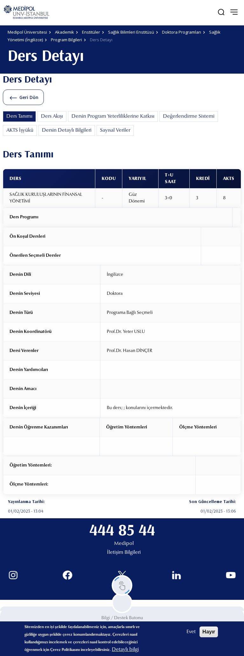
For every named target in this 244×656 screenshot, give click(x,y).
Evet (191, 631)
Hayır (208, 631)
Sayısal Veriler (115, 130)
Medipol (124, 543)
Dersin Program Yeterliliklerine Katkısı (112, 116)
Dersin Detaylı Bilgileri (67, 130)
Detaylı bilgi (125, 649)
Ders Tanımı (19, 116)
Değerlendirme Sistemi (188, 116)
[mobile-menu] (233, 12)
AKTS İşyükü (19, 130)
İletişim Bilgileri (124, 552)
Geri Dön (28, 97)
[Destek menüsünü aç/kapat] (122, 585)
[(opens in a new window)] (13, 575)
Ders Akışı (52, 116)
